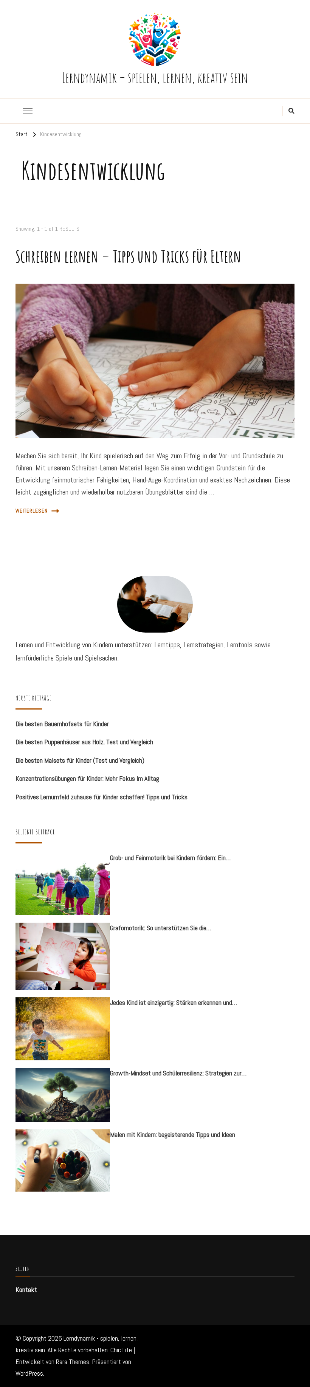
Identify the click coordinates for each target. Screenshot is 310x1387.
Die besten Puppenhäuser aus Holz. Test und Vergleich (84, 742)
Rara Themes (72, 1362)
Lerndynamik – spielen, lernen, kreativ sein (155, 77)
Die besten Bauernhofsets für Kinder (62, 724)
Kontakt (26, 1290)
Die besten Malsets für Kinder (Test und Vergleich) (80, 760)
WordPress (29, 1373)
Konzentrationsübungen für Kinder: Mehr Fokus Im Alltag (87, 778)
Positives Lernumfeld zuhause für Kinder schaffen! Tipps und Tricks (102, 797)
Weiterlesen (32, 511)
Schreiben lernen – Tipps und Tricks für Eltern (128, 256)
